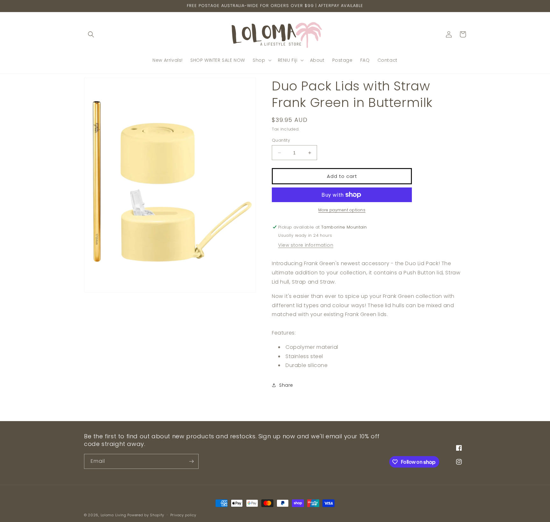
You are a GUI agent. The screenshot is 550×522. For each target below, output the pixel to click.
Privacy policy (183, 515)
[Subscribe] (191, 461)
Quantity (281, 140)
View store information (305, 245)
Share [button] (286, 385)
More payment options (341, 210)
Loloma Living (113, 515)
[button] (91, 34)
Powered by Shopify (145, 515)
